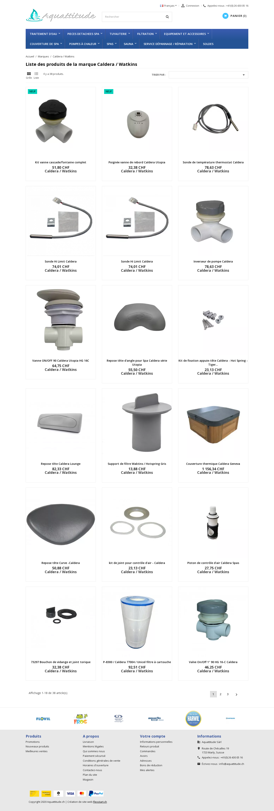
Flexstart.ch (100, 802)
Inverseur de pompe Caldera (213, 261)
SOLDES (208, 44)
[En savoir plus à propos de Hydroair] (225, 719)
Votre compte (152, 736)
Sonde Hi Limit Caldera (61, 261)
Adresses (146, 760)
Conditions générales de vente (101, 760)
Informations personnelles (156, 742)
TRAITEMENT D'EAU (43, 34)
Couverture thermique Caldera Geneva (213, 464)
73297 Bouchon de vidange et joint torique (60, 662)
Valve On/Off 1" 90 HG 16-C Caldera (213, 662)
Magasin (88, 779)
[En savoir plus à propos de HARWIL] (75, 719)
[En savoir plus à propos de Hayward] (112, 719)
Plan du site (90, 774)
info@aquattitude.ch (231, 764)
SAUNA (128, 44)
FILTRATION (145, 34)
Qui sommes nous (94, 751)
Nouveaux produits (37, 746)
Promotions (33, 742)
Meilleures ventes (37, 751)
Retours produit (149, 746)
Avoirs (144, 756)
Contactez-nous (92, 770)
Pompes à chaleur (82, 44)
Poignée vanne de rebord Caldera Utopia (137, 162)
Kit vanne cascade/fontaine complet (60, 162)
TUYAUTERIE (118, 34)
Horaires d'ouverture (96, 765)
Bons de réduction (151, 765)
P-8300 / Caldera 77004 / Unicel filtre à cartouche (137, 662)
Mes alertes (147, 770)
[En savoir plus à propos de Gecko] (37, 719)
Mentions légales (93, 746)
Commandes (147, 751)
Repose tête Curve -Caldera (61, 563)
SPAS (110, 44)
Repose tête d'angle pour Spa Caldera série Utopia (137, 362)
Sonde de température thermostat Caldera (213, 162)
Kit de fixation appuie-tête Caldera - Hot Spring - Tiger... (213, 362)
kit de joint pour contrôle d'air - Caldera (137, 563)
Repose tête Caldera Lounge (60, 464)
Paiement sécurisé (94, 756)
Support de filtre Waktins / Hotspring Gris (137, 464)
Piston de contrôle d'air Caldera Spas (213, 563)
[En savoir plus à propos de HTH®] (150, 719)
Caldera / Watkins (61, 171)
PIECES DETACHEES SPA (83, 34)
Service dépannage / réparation (168, 44)
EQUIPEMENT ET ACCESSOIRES (185, 34)
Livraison (88, 742)
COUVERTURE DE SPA (44, 44)
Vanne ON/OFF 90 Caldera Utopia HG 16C (60, 360)
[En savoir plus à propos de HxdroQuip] (187, 719)
